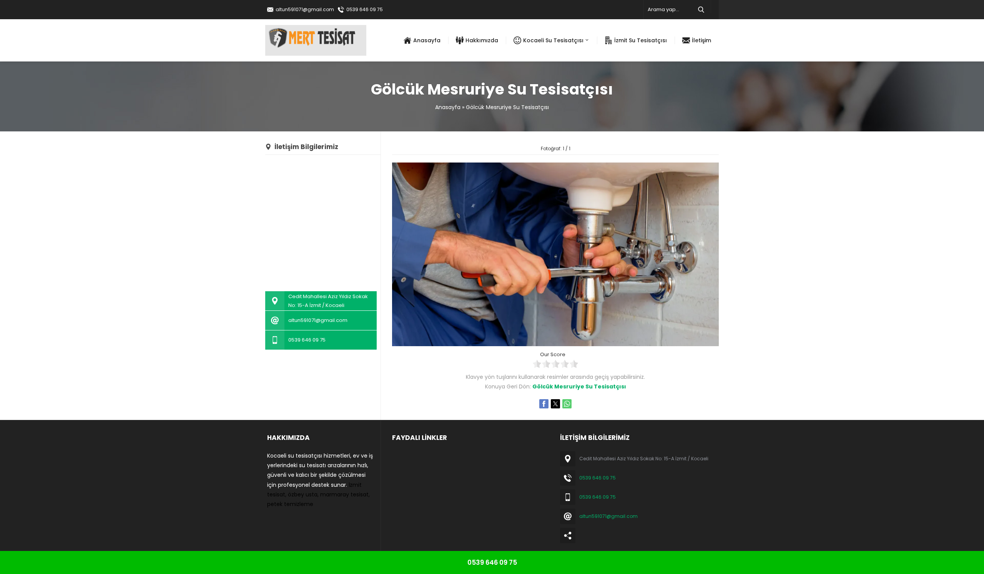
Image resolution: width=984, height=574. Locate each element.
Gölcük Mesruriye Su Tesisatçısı (507, 107)
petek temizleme (290, 504)
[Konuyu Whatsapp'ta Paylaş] (567, 403)
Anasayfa (447, 107)
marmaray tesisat (344, 494)
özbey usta (302, 494)
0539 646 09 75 (364, 9)
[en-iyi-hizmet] (555, 341)
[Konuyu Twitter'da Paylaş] (555, 403)
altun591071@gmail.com (305, 9)
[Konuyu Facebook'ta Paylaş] (544, 403)
